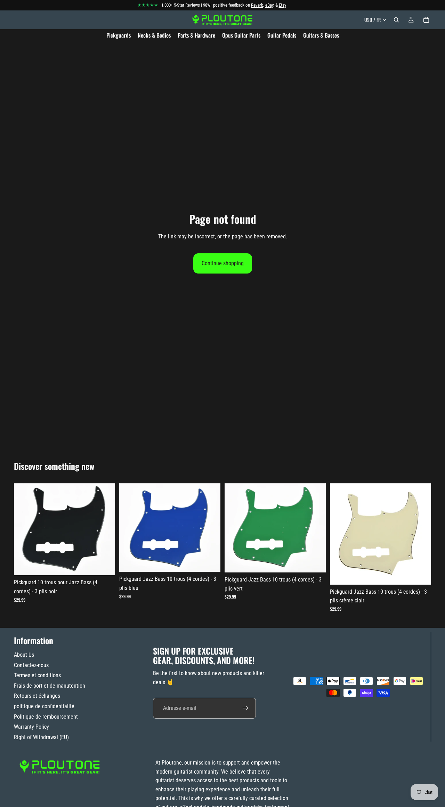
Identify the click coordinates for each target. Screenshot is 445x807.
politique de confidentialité (44, 706)
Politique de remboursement (46, 716)
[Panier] (426, 19)
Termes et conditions (37, 675)
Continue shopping (223, 263)
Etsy (282, 5)
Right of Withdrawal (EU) (41, 737)
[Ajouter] (104, 565)
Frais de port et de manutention (49, 685)
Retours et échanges (37, 696)
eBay (269, 5)
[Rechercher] (396, 19)
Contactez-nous (31, 665)
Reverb (257, 5)
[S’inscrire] (245, 708)
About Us (24, 654)
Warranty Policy (31, 726)
